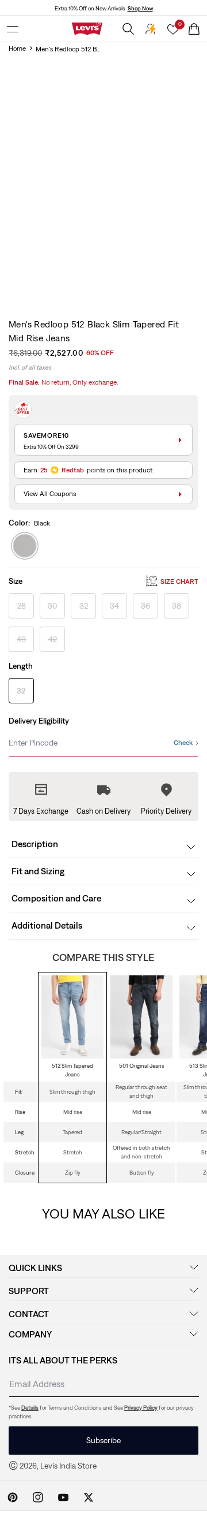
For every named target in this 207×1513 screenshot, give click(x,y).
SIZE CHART (179, 581)
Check (183, 743)
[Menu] (13, 29)
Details (30, 1407)
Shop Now (140, 8)
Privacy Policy (141, 1407)
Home (17, 48)
